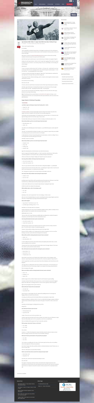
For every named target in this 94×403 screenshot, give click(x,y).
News (71, 1)
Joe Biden (37, 43)
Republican (43, 43)
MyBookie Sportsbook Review (67, 83)
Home (36, 4)
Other (63, 4)
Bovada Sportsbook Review (67, 81)
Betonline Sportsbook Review (67, 76)
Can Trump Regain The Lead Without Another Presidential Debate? (69, 58)
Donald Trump (34, 43)
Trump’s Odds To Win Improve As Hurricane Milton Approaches (70, 43)
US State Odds (50, 4)
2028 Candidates (42, 4)
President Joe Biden (25, 111)
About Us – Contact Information (44, 386)
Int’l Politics (57, 4)
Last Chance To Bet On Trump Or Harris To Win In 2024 (70, 28)
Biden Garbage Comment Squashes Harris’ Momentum (69, 33)
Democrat (29, 43)
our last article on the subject (44, 94)
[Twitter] (73, 1)
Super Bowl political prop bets (37, 55)
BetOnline (25, 102)
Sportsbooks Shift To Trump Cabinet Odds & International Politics (69, 23)
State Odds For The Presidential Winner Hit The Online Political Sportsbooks (70, 53)
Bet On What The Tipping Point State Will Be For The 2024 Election (70, 38)
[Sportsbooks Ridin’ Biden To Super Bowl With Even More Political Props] (38, 29)
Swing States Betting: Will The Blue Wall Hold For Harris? (69, 68)
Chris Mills (24, 43)
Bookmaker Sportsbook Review (68, 79)
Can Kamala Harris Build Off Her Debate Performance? (70, 64)
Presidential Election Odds (43, 383)
